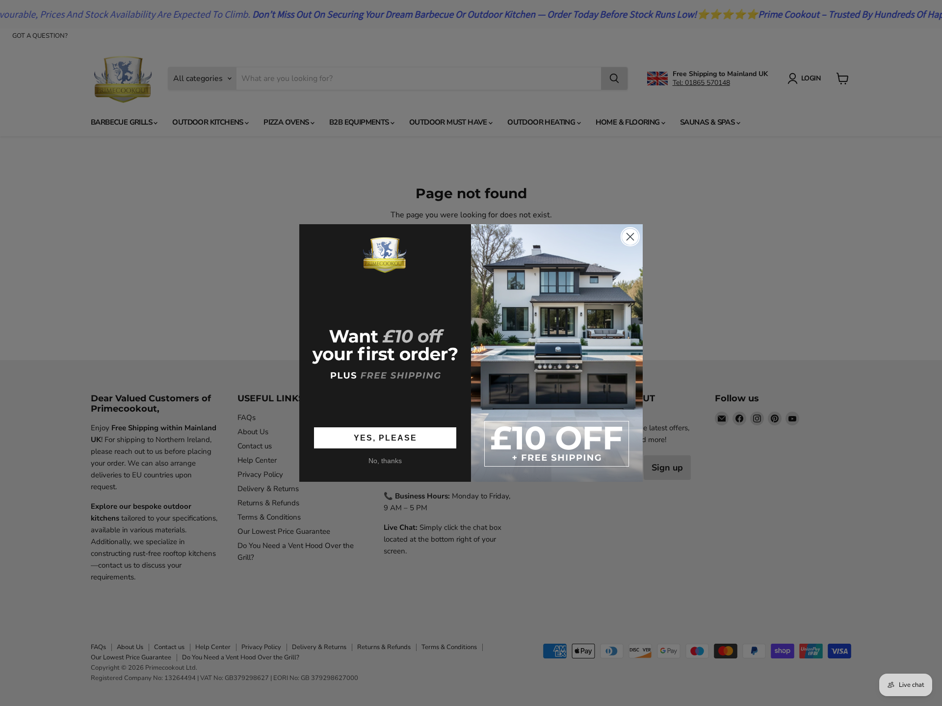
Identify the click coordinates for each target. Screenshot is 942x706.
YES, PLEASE (385, 438)
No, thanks (385, 461)
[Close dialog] (630, 236)
